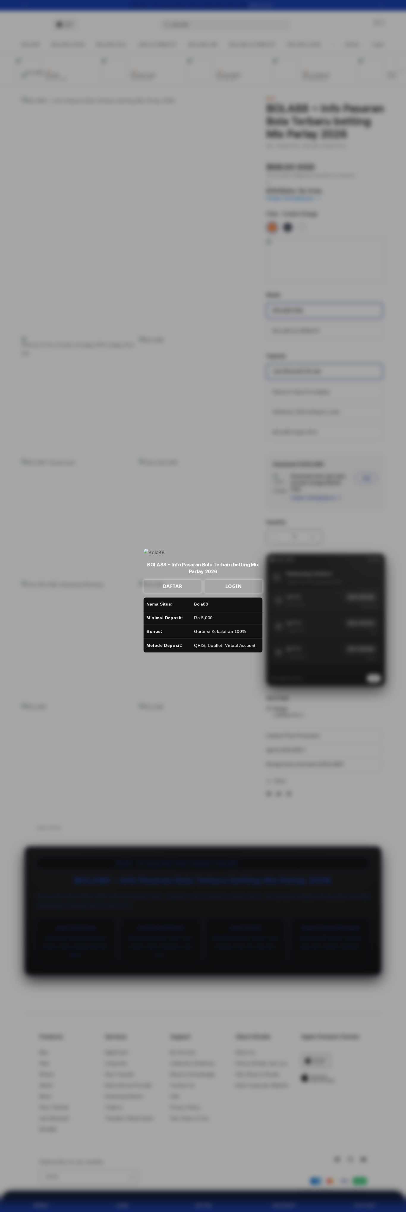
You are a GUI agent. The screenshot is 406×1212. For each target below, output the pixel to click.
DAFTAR (172, 586)
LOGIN (233, 586)
